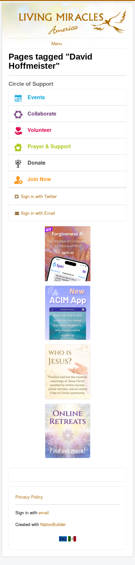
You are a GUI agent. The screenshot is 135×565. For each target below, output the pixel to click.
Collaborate (42, 113)
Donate (37, 162)
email (44, 512)
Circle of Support (31, 84)
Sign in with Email (37, 213)
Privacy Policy (29, 497)
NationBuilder (53, 524)
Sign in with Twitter (38, 196)
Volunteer (39, 130)
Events (36, 97)
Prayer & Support (49, 146)
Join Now (39, 179)
